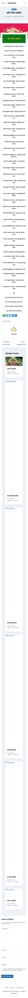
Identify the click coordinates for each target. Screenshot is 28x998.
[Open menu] (24, 3)
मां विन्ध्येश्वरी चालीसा (12, 496)
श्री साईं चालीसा (11, 750)
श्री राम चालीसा (11, 901)
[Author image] (4, 16)
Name (4, 950)
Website (4, 964)
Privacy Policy (20, 987)
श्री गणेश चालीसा (6, 321)
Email (4, 957)
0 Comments (21, 16)
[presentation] (14, 361)
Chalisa (14, 9)
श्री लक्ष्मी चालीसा (12, 623)
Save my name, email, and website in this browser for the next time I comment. (14, 969)
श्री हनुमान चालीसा (21, 343)
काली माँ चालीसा (11, 369)
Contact (11, 987)
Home (6, 987)
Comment (5, 928)
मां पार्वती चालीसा (11, 877)
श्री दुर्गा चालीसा (6, 343)
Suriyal (9, 16)
